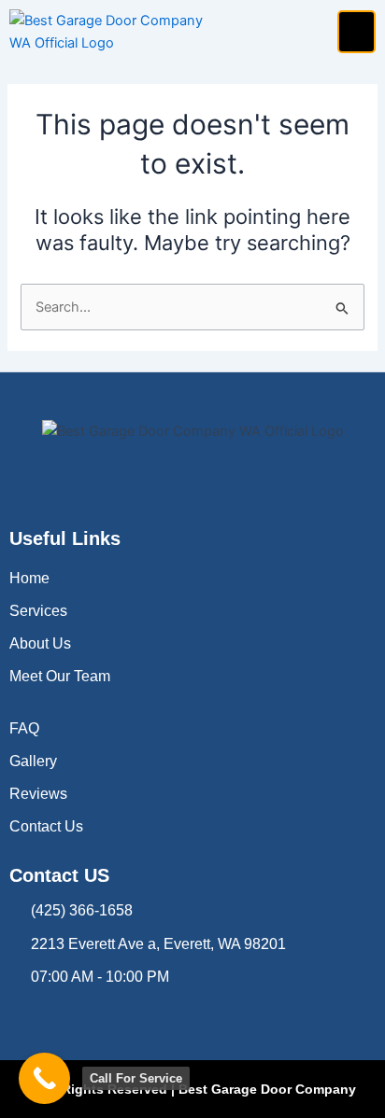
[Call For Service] (44, 1078)
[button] (356, 32)
